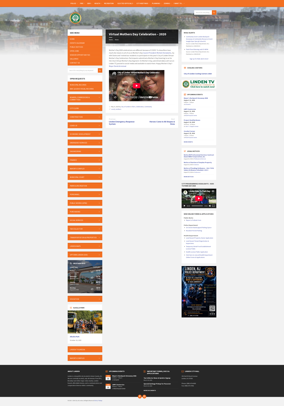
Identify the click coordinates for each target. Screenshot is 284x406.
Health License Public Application (197, 252)
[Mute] (210, 206)
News (117, 40)
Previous (112, 119)
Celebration (140, 107)
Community (148, 107)
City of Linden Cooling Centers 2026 (198, 74)
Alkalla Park (74, 337)
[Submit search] (214, 12)
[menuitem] (73, 3)
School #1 (188, 104)
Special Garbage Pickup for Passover (157, 384)
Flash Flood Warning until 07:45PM (197, 49)
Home (111, 40)
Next (173, 119)
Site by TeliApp (98, 400)
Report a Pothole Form (193, 220)
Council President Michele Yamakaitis (157, 53)
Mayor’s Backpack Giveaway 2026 (196, 98)
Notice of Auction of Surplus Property (198, 162)
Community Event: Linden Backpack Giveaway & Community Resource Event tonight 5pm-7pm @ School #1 (199, 39)
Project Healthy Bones (192, 120)
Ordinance (197, 172)
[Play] (184, 206)
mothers (118, 109)
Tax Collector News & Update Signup (157, 378)
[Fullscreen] (213, 206)
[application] (199, 198)
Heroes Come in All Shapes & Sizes (162, 122)
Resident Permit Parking (194, 231)
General (196, 164)
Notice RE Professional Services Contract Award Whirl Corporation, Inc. (199, 156)
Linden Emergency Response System (121, 122)
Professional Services (200, 159)
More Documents (150, 390)
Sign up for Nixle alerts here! (199, 59)
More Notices (188, 176)
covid (113, 109)
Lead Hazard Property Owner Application (199, 238)
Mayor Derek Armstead (117, 66)
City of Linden (125, 107)
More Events (188, 142)
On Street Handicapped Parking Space (198, 228)
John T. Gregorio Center (191, 126)
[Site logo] (75, 25)
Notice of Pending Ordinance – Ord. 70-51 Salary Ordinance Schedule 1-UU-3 (199, 169)
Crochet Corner (189, 131)
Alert (133, 107)
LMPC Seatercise (190, 109)
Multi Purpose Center (191, 115)
